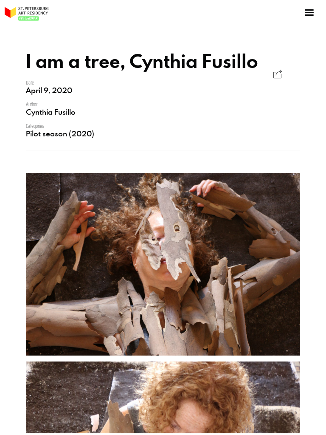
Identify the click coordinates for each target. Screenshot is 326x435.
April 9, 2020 (49, 90)
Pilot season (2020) (60, 133)
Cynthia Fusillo (51, 112)
